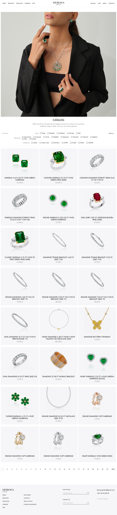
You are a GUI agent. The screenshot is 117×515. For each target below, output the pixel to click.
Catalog (93, 3)
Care (99, 3)
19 (88, 469)
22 (102, 469)
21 (97, 469)
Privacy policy (28, 501)
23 (107, 469)
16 (74, 469)
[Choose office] (87, 493)
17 (78, 469)
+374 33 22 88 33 (103, 493)
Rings (4, 3)
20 (93, 469)
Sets (33, 3)
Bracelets (11, 3)
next (113, 469)
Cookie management (30, 504)
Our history (27, 495)
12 (55, 469)
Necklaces (19, 3)
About (104, 3)
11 (50, 469)
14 (64, 469)
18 (83, 469)
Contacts (111, 3)
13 (59, 469)
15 (69, 469)
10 (45, 469)
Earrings (27, 3)
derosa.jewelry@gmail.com (105, 490)
